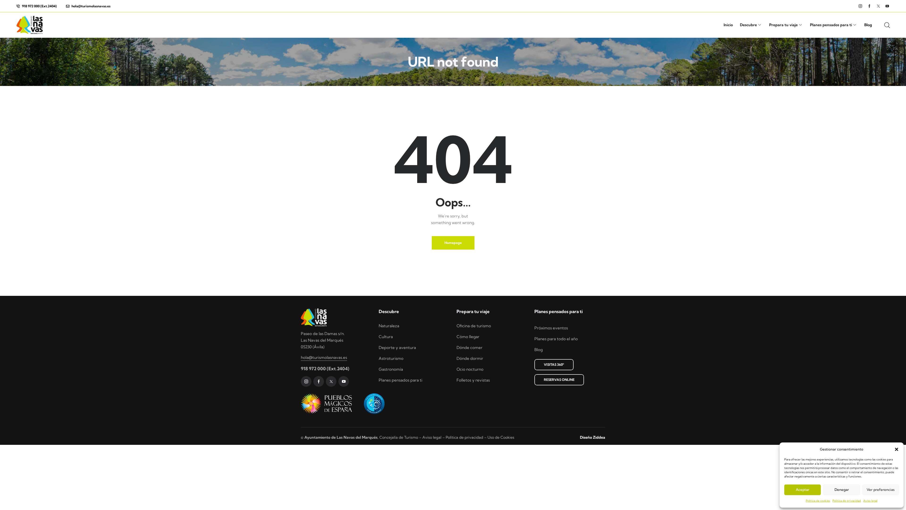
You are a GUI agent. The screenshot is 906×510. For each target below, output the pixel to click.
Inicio (728, 24)
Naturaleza (389, 325)
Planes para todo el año (556, 338)
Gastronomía (391, 369)
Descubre (748, 24)
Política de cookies (818, 500)
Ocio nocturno (470, 369)
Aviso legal (870, 500)
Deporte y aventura (397, 347)
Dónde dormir (470, 358)
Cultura (386, 336)
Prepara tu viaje (783, 24)
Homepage (453, 243)
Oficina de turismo (474, 325)
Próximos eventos (551, 327)
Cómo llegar (468, 336)
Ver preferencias (880, 489)
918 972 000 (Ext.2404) (325, 368)
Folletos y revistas (473, 380)
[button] (896, 449)
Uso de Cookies (500, 437)
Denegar (842, 489)
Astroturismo (391, 358)
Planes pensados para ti (831, 24)
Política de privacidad (846, 500)
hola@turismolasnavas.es (324, 357)
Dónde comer (469, 347)
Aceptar (802, 489)
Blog (868, 24)
